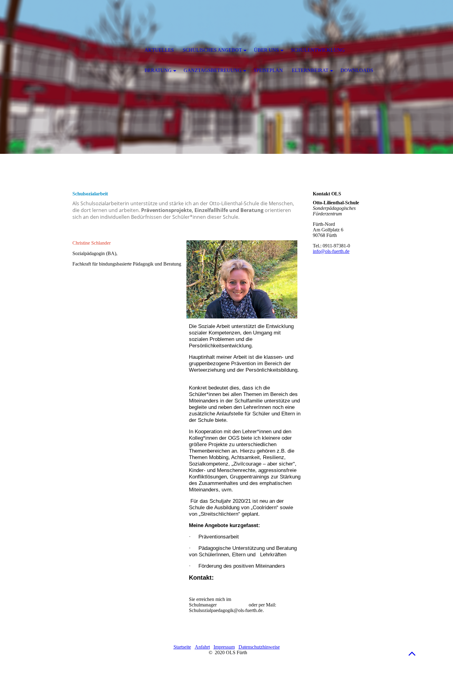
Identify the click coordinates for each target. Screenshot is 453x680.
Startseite (182, 647)
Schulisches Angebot (212, 50)
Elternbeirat (310, 70)
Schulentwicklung (318, 50)
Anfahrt (202, 647)
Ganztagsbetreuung (213, 70)
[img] (104, 50)
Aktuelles (159, 50)
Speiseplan (268, 70)
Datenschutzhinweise (259, 647)
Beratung (158, 70)
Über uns (266, 50)
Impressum (224, 647)
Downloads (357, 70)
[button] (412, 653)
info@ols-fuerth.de (331, 251)
